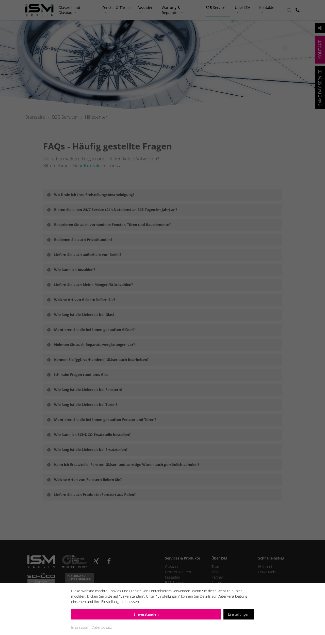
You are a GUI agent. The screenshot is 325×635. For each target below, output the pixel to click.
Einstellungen (238, 614)
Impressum (80, 627)
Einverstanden (146, 614)
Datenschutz (102, 627)
